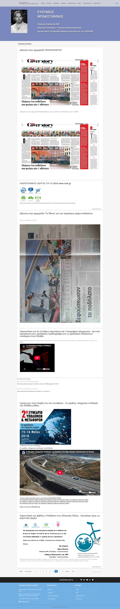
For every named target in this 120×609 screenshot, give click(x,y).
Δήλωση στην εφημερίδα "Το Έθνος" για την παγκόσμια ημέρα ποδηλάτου (56, 213)
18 (62, 571)
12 (43, 571)
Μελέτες (50, 589)
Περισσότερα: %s (96, 209)
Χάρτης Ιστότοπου (80, 595)
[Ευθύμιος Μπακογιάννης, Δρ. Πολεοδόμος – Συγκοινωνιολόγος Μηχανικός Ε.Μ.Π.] (28, 3)
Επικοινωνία (79, 598)
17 (59, 571)
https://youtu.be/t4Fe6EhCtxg (30, 507)
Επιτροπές (50, 592)
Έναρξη (21, 571)
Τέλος (73, 571)
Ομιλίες (63, 3)
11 (40, 571)
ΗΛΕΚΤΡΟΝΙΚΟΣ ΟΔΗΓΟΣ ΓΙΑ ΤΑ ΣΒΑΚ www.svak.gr (45, 183)
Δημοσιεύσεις (72, 3)
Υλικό (77, 589)
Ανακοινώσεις (87, 3)
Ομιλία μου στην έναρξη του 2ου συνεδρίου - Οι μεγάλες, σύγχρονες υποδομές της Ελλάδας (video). (59, 404)
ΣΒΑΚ (79, 3)
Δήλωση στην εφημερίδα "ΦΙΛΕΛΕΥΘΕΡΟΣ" (41, 50)
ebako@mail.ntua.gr (24, 601)
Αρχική (43, 3)
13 (46, 571)
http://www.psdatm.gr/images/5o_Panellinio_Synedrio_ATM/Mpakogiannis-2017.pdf (38, 384)
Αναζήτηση (96, 3)
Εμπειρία (56, 3)
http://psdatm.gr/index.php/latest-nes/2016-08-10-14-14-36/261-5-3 (33, 391)
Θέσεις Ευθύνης (52, 598)
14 (49, 571)
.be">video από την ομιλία (23, 379)
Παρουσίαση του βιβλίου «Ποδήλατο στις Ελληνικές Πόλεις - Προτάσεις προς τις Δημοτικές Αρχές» (60, 516)
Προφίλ (49, 3)
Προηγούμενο (28, 571)
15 (53, 571)
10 (37, 571)
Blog (77, 592)
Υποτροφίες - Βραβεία (53, 595)
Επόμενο (67, 571)
